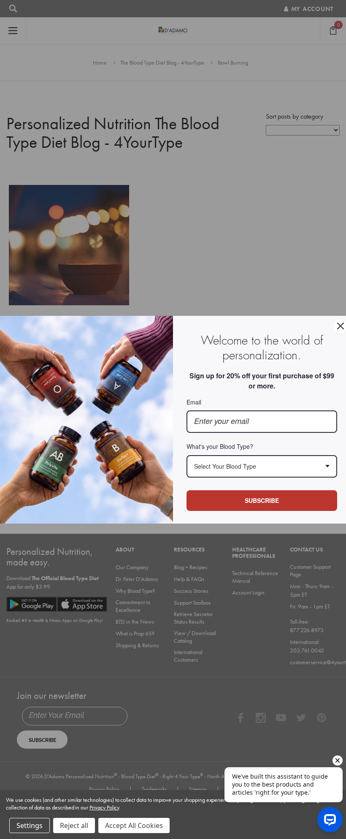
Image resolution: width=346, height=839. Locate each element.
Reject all (74, 825)
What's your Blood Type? (220, 446)
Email (194, 402)
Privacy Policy (104, 807)
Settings (29, 825)
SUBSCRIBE (262, 500)
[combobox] (262, 466)
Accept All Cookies (134, 825)
